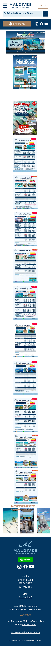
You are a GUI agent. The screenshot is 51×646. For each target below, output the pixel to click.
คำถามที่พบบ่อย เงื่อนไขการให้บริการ (25, 632)
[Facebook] (41, 24)
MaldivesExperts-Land (34, 621)
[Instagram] (37, 24)
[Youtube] (46, 24)
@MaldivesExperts (28, 606)
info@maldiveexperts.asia (28, 609)
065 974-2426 (29, 624)
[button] (29, 530)
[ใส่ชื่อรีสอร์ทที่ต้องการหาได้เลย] (45, 14)
